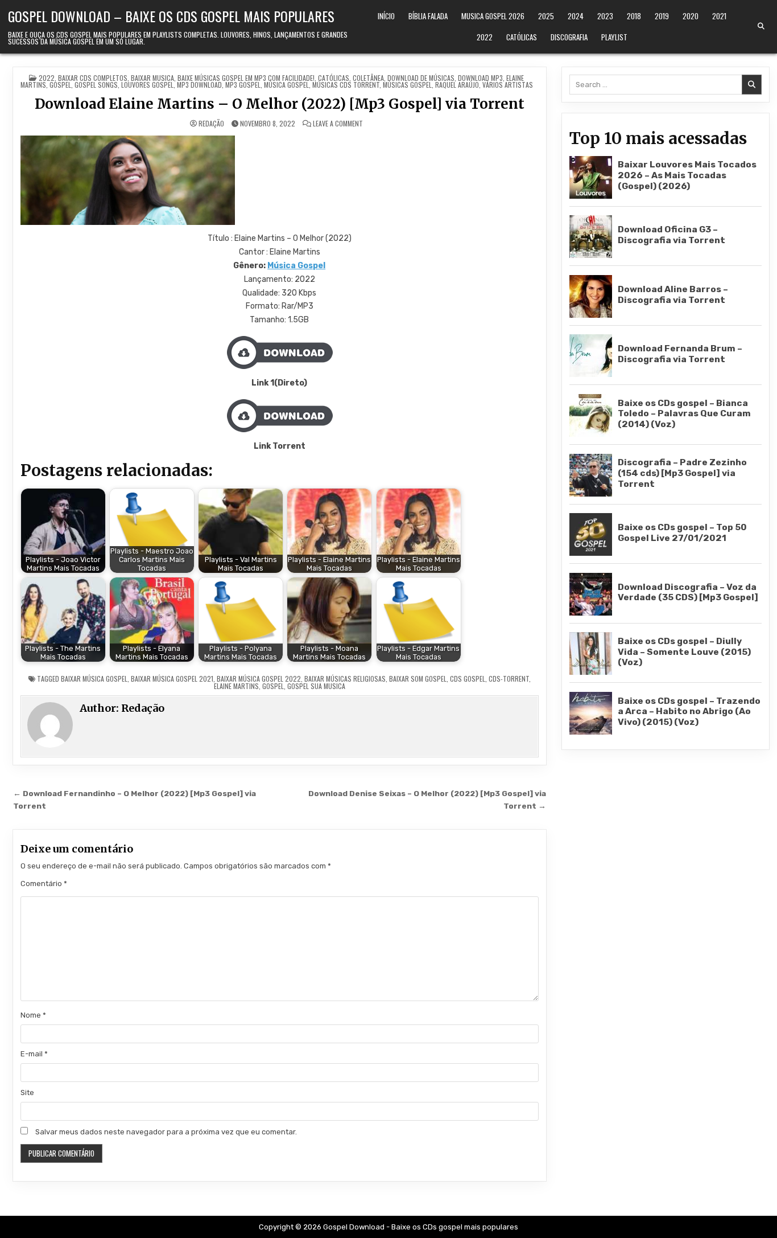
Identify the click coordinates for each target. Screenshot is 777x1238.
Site (27, 1092)
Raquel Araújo (457, 84)
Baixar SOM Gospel (418, 678)
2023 (605, 16)
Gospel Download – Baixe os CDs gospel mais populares (171, 16)
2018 (634, 16)
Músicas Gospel (407, 84)
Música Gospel (296, 265)
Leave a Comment (338, 123)
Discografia (569, 37)
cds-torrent (509, 678)
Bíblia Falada (428, 16)
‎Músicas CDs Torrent (345, 84)
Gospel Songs (96, 84)
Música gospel (286, 84)
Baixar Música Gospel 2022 (259, 678)
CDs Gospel (467, 678)
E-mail (34, 1054)
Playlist (614, 37)
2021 (719, 16)
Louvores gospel (147, 84)
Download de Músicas (420, 78)
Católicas (521, 37)
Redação (211, 123)
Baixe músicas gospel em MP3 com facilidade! (246, 78)
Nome (33, 1015)
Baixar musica (152, 78)
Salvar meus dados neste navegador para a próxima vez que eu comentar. (166, 1132)
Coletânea (368, 78)
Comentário (43, 883)
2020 (691, 16)
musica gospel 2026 (492, 16)
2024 (576, 16)
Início (386, 16)
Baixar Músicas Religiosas (345, 678)
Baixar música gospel (94, 678)
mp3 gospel (243, 84)
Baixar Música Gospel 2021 (172, 678)
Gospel (60, 84)
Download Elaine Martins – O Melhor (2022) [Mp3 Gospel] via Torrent (279, 104)
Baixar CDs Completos (92, 78)
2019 (662, 16)
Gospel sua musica (316, 686)
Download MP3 (480, 78)
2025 (546, 16)
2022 (485, 37)
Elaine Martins (236, 686)
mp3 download (199, 84)
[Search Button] (761, 26)
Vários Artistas (507, 84)
